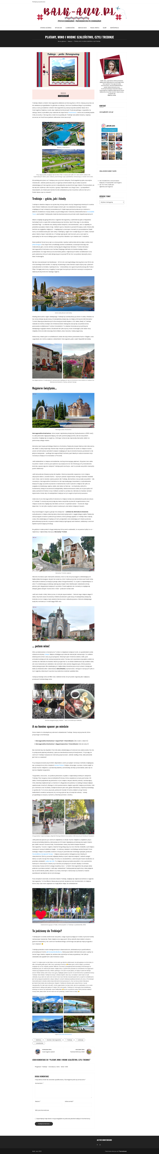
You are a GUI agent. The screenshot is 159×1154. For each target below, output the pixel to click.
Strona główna (45, 28)
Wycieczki (58, 28)
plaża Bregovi (36, 245)
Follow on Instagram (109, 130)
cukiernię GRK (49, 861)
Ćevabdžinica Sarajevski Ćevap (42, 854)
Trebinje (69, 1040)
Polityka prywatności (38, 2)
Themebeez (123, 1151)
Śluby (105, 28)
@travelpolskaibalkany (54, 952)
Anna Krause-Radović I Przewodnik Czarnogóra (110, 182)
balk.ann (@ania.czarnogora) (106, 186)
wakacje (80, 1040)
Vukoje (47, 654)
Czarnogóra (70, 28)
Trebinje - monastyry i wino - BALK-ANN (55, 1067)
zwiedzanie (39, 1043)
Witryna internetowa (42, 1110)
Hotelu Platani (59, 765)
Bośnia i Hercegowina (54, 1040)
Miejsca (63, 93)
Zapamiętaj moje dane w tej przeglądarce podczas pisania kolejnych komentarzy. (63, 1118)
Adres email (69, 1101)
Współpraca (114, 28)
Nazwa (37, 1101)
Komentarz (39, 1083)
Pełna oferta (94, 28)
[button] (104, 137)
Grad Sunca (72, 112)
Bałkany (38, 1040)
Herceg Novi (82, 28)
